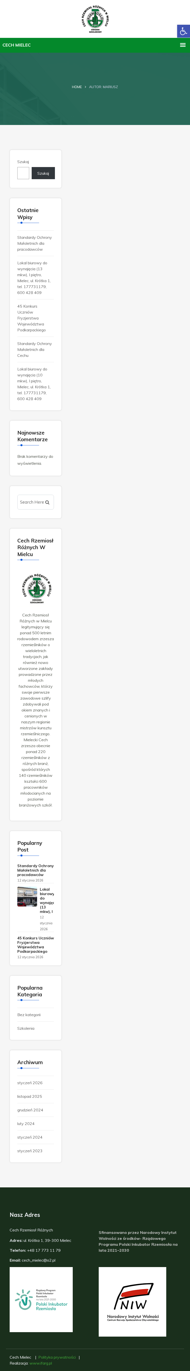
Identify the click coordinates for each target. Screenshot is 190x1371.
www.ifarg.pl (40, 1363)
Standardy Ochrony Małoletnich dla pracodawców (34, 243)
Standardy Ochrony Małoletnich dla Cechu (34, 349)
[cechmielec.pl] (95, 18)
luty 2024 (26, 1123)
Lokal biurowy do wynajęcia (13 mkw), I (49, 900)
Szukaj (23, 161)
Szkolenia (25, 1028)
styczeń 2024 (30, 1137)
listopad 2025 (29, 1096)
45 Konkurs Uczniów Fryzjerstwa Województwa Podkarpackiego (31, 318)
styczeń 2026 (30, 1082)
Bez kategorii (29, 1014)
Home (77, 87)
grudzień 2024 (30, 1109)
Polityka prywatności (57, 1357)
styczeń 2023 (30, 1150)
